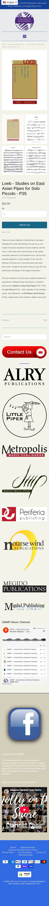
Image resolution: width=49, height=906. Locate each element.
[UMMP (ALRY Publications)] (24, 29)
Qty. (3, 208)
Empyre (37, 883)
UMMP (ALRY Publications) (19, 881)
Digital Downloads (27, 847)
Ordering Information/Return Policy (22, 849)
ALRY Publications (9, 198)
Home (4, 44)
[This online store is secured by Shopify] (24, 876)
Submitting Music (26, 854)
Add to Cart (24, 225)
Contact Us (41, 852)
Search (13, 847)
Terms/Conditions (25, 852)
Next (45, 320)
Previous (5, 320)
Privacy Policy (8, 852)
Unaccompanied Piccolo (16, 44)
